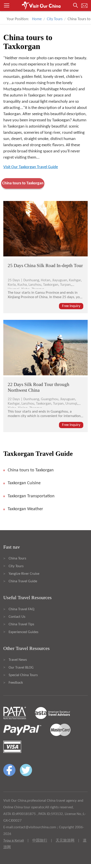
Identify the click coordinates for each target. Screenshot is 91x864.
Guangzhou (49, 399)
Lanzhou (34, 285)
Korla (12, 285)
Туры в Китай (13, 840)
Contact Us (17, 617)
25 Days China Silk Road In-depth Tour (45, 265)
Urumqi (71, 403)
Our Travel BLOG (21, 667)
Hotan (45, 280)
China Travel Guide (23, 581)
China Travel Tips (21, 624)
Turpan (65, 285)
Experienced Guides (23, 632)
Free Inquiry (71, 306)
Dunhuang (31, 280)
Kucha (22, 285)
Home (37, 19)
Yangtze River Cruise (24, 574)
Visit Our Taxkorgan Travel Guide (30, 167)
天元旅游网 (65, 840)
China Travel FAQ (21, 609)
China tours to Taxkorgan (23, 183)
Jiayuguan (59, 280)
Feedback (16, 683)
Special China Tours (23, 675)
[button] (45, 5)
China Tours (17, 558)
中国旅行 (39, 840)
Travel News (18, 660)
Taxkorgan (50, 285)
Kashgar (75, 280)
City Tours (55, 19)
